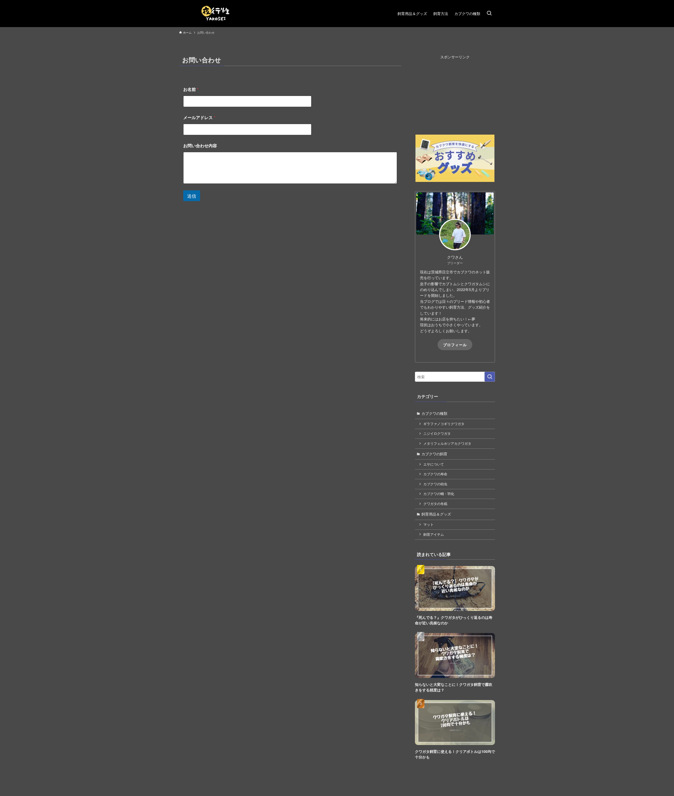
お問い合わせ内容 (200, 145)
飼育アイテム (433, 534)
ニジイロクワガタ (437, 433)
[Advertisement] (455, 92)
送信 (191, 195)
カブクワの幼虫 (435, 484)
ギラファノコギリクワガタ (443, 423)
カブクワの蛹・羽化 (438, 493)
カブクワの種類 (434, 413)
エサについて (433, 464)
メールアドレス (199, 117)
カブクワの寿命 (435, 474)
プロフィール (455, 344)
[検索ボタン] (489, 13)
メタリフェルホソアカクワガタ (447, 443)
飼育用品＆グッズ (436, 514)
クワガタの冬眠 (435, 503)
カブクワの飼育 (434, 453)
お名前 (191, 89)
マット (428, 524)
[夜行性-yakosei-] (216, 13)
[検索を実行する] (489, 377)
